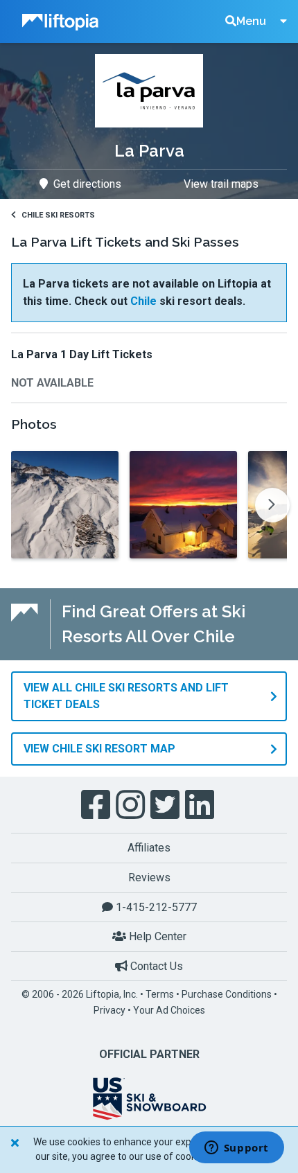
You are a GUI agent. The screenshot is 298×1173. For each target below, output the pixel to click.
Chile (143, 301)
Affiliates (149, 847)
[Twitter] (166, 805)
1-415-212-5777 (155, 907)
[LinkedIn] (201, 805)
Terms (160, 994)
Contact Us (155, 966)
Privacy (109, 1010)
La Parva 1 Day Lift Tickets (81, 354)
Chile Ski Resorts (58, 215)
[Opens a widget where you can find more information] (236, 1148)
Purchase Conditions (227, 994)
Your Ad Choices (169, 1010)
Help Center (156, 936)
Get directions (87, 184)
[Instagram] (132, 805)
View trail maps (221, 184)
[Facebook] (97, 805)
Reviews (149, 877)
